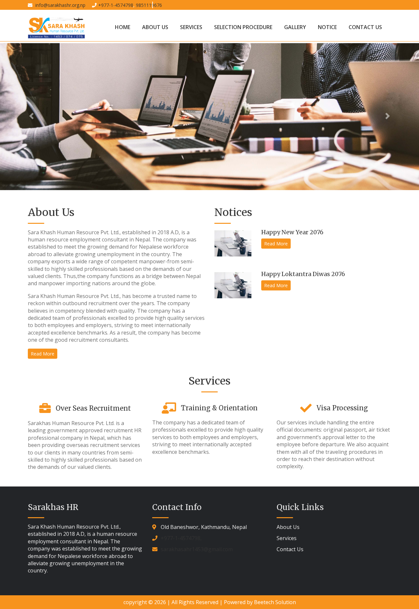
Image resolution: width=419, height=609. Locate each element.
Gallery (295, 27)
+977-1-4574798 (115, 5)
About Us (155, 27)
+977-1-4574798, (181, 538)
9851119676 (149, 5)
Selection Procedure (243, 27)
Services (191, 27)
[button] (31, 115)
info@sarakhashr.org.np (59, 5)
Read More (42, 354)
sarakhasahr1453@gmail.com (197, 549)
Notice (327, 27)
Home (122, 27)
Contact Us (365, 27)
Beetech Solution (275, 602)
